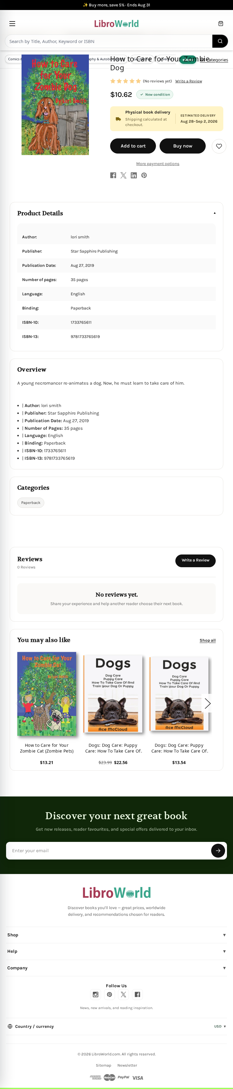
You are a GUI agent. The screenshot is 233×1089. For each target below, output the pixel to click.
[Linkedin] (134, 175)
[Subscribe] (218, 851)
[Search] (220, 41)
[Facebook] (113, 175)
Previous (18, 703)
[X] (123, 175)
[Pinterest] (144, 175)
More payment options (157, 163)
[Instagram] (95, 994)
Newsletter (127, 1065)
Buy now (182, 146)
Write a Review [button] (188, 81)
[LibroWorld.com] (117, 892)
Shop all (208, 640)
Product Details (40, 213)
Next (207, 703)
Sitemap (103, 1065)
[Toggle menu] (12, 23)
